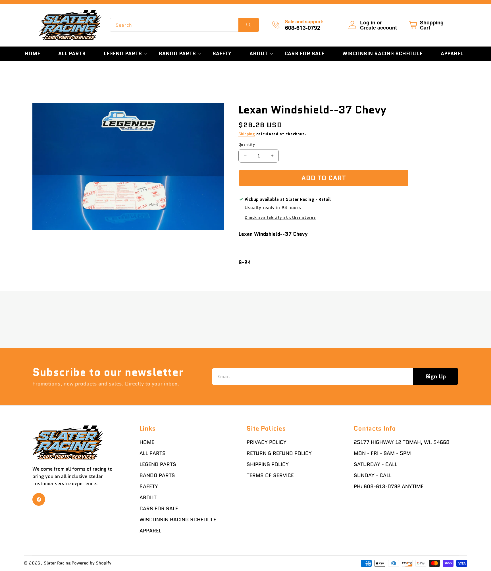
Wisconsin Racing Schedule (178, 520)
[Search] (248, 25)
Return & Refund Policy (279, 453)
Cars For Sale (159, 508)
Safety (149, 486)
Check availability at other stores (280, 217)
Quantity (246, 144)
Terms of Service (270, 475)
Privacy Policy (266, 442)
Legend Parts (158, 464)
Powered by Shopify (91, 563)
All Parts (153, 453)
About (148, 497)
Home (147, 442)
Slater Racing (57, 563)
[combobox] (184, 25)
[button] (122, 54)
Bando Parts (157, 475)
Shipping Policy (268, 464)
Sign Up (435, 376)
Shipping (246, 134)
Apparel (150, 531)
